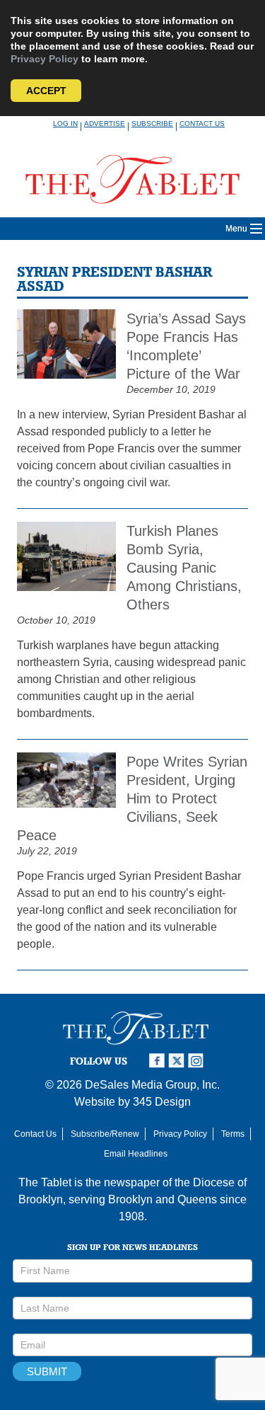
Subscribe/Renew (105, 1134)
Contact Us (202, 123)
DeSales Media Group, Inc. (152, 1085)
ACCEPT (46, 90)
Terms (233, 1134)
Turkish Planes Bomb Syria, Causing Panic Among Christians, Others (184, 567)
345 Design (162, 1102)
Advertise (104, 123)
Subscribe (152, 123)
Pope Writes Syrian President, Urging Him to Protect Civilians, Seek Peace (132, 798)
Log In (65, 123)
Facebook (158, 1060)
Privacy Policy (44, 58)
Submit (47, 1371)
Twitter (178, 1060)
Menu (236, 229)
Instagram (198, 1060)
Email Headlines (135, 1154)
